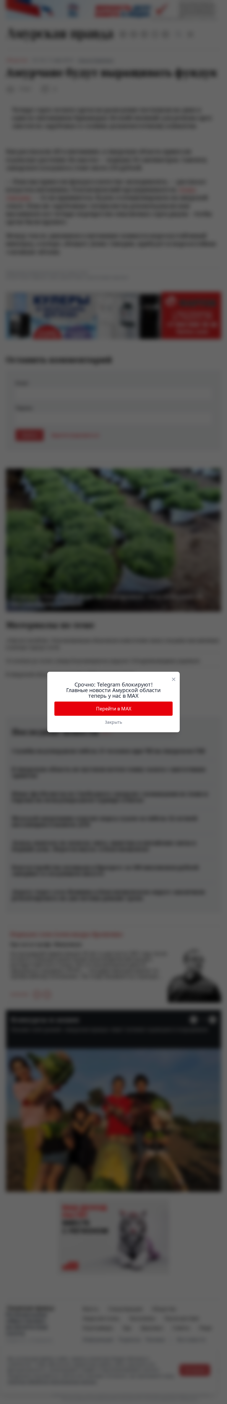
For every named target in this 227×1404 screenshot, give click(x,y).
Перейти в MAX (113, 708)
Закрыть (113, 722)
